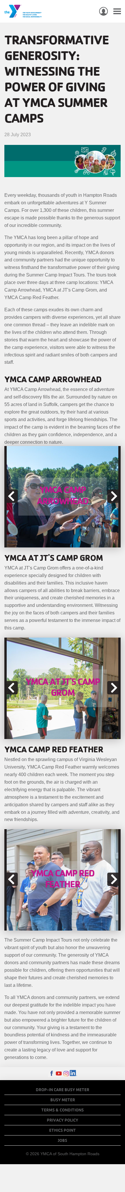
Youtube (59, 1073)
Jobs (62, 1140)
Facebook (51, 1073)
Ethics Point (62, 1130)
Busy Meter (62, 1099)
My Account (103, 11)
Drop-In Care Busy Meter (62, 1089)
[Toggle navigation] (117, 11)
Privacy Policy (62, 1120)
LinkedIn (73, 1073)
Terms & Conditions (62, 1110)
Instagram (66, 1073)
